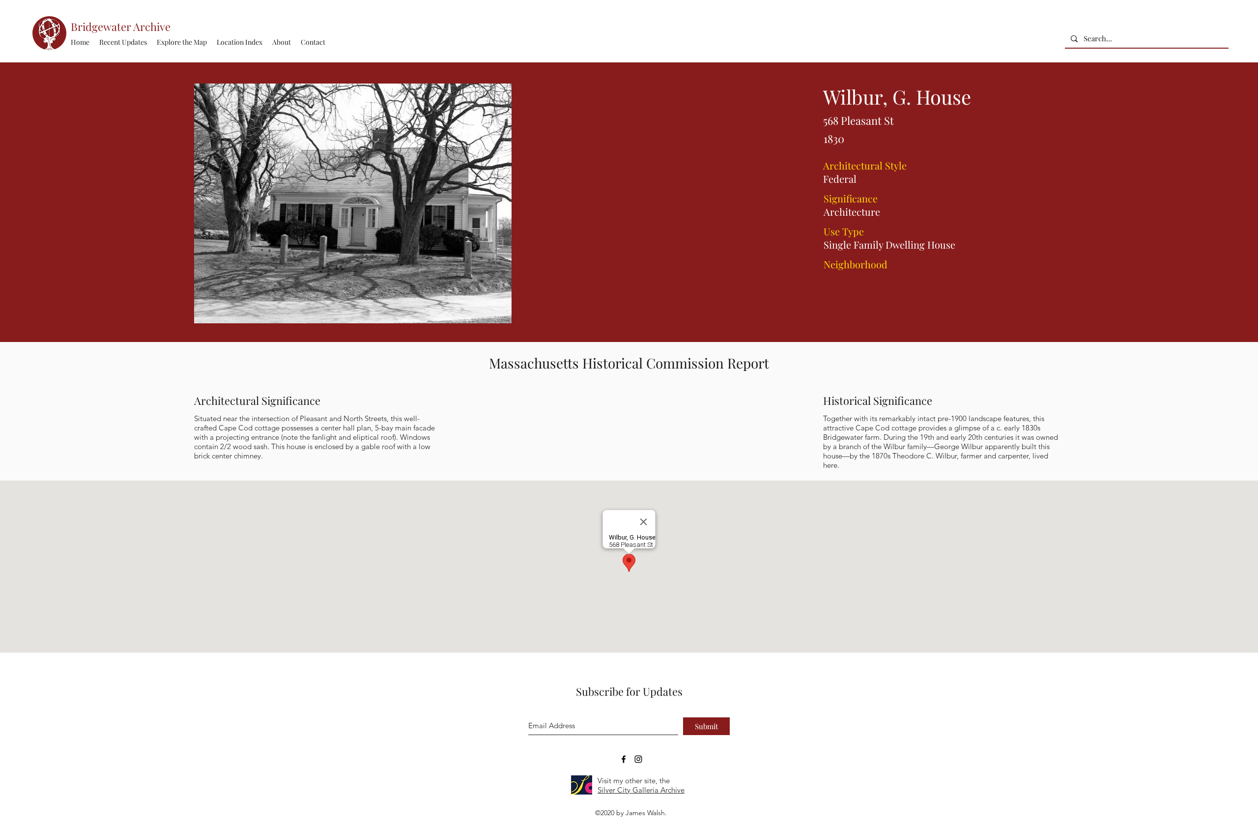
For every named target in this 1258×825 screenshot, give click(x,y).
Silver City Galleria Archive (641, 790)
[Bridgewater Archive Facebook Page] (624, 759)
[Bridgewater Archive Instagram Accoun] (638, 759)
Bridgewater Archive (121, 26)
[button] (239, 42)
